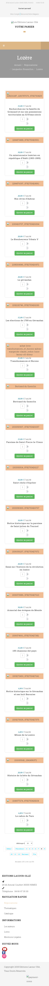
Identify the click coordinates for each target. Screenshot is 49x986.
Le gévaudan (24, 279)
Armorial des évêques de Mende (24, 610)
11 (15, 854)
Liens (7, 931)
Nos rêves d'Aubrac (24, 198)
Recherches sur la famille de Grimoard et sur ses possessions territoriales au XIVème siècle (24, 112)
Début (9, 849)
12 (19, 854)
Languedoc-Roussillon (22, 69)
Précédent (20, 849)
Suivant (25, 854)
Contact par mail (24, 8)
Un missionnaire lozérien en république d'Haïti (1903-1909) (25, 156)
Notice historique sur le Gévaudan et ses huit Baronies (24, 693)
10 (11, 854)
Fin (34, 854)
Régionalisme (30, 65)
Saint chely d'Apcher (24, 482)
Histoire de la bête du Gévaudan (24, 775)
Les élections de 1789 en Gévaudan (24, 320)
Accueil (17, 65)
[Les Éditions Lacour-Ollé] (24, 22)
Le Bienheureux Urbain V (24, 239)
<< (4, 849)
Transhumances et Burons (24, 361)
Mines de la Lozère (24, 735)
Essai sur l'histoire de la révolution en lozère (24, 568)
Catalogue (8, 913)
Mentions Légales (12, 937)
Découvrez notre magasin (30, 14)
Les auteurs (9, 926)
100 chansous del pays (24, 650)
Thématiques (10, 908)
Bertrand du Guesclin (24, 401)
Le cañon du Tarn (24, 816)
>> (38, 854)
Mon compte (14, 14)
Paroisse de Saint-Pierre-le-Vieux (24, 442)
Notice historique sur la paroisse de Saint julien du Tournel (24, 524)
